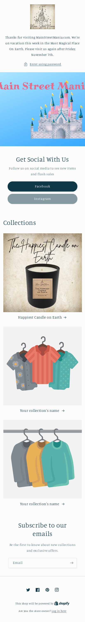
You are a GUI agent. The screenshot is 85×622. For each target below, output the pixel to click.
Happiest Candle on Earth (40, 317)
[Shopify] (62, 603)
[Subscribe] (72, 563)
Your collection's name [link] (40, 410)
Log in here (59, 610)
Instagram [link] (42, 199)
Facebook (42, 186)
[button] (42, 64)
